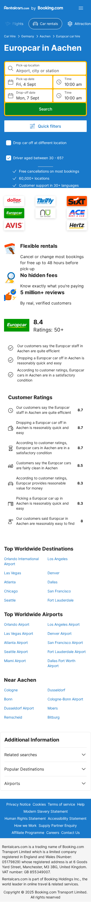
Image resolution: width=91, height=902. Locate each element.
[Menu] (81, 8)
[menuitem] (14, 23)
